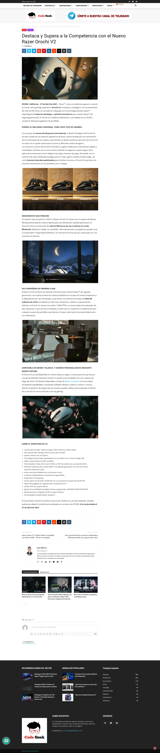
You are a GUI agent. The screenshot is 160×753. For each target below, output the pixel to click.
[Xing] (62, 562)
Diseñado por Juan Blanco (31, 751)
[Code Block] (53, 634)
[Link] (56, 634)
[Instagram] (43, 562)
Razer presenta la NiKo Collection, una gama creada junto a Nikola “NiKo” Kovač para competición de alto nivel (60, 597)
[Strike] (41, 634)
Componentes (81, 6)
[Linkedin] (46, 562)
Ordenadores (65, 6)
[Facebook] (39, 562)
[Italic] (34, 634)
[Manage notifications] (155, 748)
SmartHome (97, 6)
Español (120, 4)
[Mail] (129, 1)
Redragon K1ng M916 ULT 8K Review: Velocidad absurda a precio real (45, 697)
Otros (109, 6)
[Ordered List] (44, 634)
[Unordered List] (47, 634)
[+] (62, 634)
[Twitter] (133, 1)
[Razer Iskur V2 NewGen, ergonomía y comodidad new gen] (86, 585)
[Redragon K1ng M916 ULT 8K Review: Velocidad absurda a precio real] (27, 697)
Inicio (23, 26)
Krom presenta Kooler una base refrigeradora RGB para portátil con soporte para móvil (81, 536)
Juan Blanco (28, 46)
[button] (135, 6)
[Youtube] (136, 1)
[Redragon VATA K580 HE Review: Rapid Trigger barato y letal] (27, 676)
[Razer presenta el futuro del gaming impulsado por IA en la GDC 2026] (34, 585)
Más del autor (44, 572)
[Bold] (31, 634)
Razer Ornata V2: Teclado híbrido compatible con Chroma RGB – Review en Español (38, 536)
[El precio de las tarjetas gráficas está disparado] (67, 676)
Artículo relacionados (30, 572)
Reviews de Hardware (32, 6)
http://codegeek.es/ (42, 550)
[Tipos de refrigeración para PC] (67, 697)
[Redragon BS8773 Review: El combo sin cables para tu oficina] (27, 687)
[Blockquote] (50, 634)
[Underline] (38, 634)
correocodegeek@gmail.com (72, 731)
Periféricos (49, 6)
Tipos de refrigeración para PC (85, 695)
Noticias (35, 26)
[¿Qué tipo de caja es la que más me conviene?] (67, 687)
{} (59, 634)
